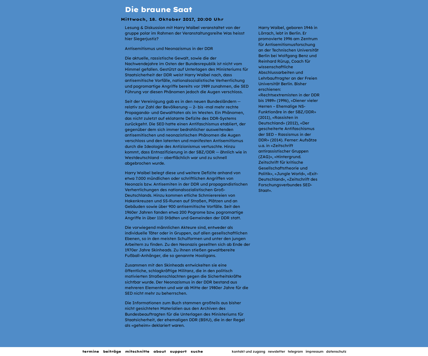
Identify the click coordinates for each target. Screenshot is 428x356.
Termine (90, 351)
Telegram (295, 351)
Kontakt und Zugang (248, 351)
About (159, 351)
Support (178, 351)
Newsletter (276, 351)
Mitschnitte (137, 351)
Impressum (314, 351)
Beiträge (112, 351)
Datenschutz (336, 351)
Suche (197, 351)
